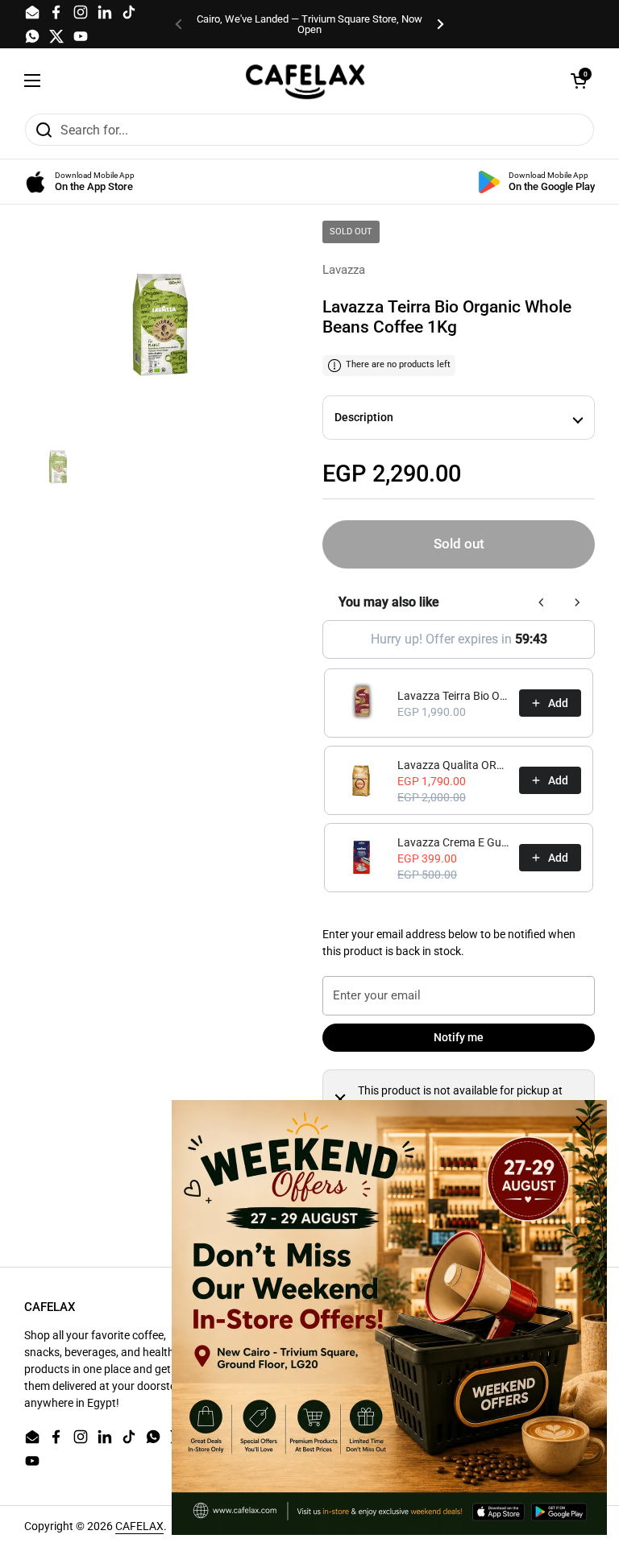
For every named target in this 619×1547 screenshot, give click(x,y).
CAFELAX (139, 1526)
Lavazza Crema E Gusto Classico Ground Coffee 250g (453, 842)
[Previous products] (541, 602)
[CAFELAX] (305, 80)
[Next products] (577, 602)
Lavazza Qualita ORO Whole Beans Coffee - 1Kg (453, 765)
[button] (579, 80)
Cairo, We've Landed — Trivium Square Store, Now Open (309, 24)
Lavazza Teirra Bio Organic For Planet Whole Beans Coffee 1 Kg (453, 695)
